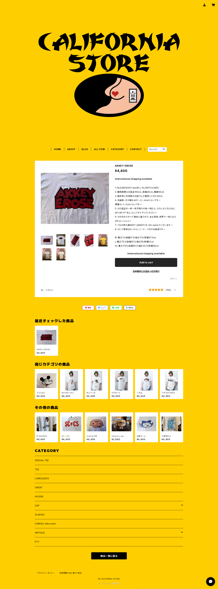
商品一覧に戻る (109, 555)
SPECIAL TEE (42, 460)
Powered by (106, 583)
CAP (37, 505)
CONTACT (136, 149)
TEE (37, 469)
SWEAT (39, 487)
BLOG (85, 149)
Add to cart (146, 262)
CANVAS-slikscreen (45, 523)
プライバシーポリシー (46, 573)
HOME (57, 149)
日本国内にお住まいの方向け (146, 271)
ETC (37, 541)
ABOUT (71, 149)
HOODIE (39, 496)
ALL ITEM (99, 149)
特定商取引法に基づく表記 (70, 573)
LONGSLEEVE (42, 478)
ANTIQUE (40, 532)
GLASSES (40, 514)
